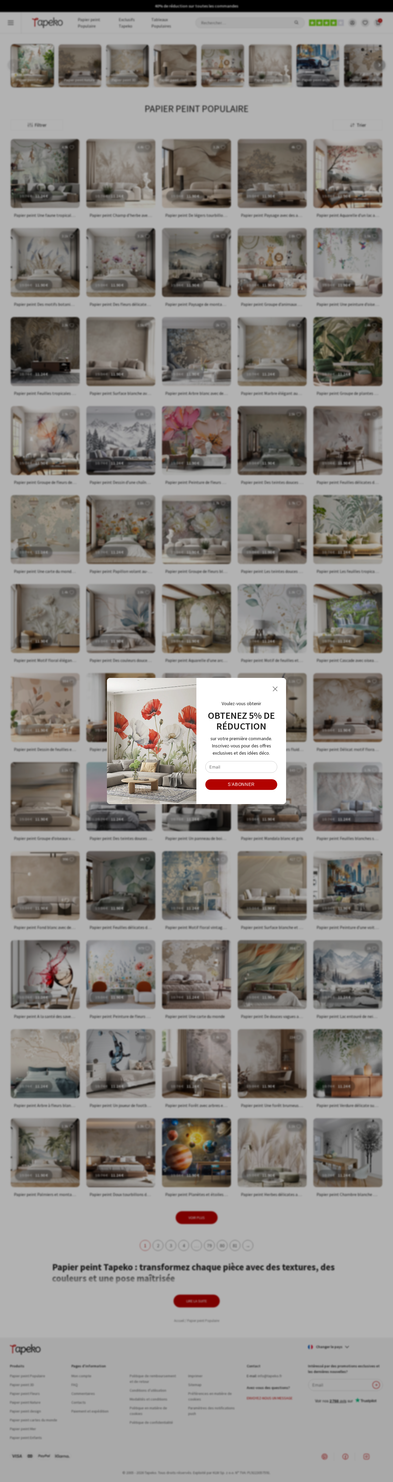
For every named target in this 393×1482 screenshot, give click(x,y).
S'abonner (241, 784)
